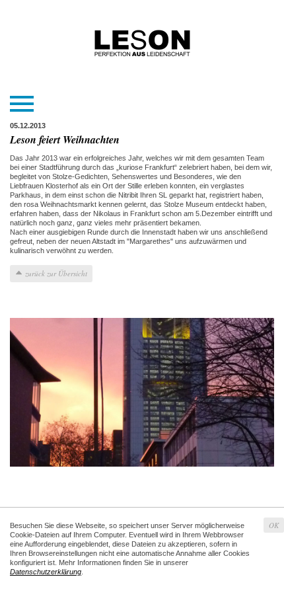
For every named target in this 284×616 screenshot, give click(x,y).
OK (274, 525)
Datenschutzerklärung (45, 572)
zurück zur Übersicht (56, 273)
